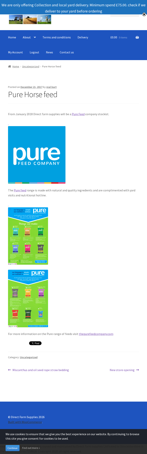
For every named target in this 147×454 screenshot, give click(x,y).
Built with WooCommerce (25, 422)
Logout (34, 52)
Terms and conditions (56, 37)
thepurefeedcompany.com (96, 334)
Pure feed (20, 190)
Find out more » (31, 448)
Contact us (67, 52)
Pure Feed (78, 114)
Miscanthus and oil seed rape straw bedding (40, 370)
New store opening (122, 370)
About (27, 37)
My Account (15, 52)
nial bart (51, 87)
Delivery (83, 37)
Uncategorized (30, 66)
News (49, 52)
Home (12, 37)
